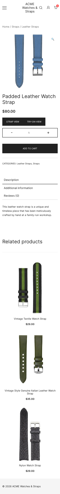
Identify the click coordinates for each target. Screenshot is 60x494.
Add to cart (30, 148)
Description (11, 179)
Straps (15, 26)
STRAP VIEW (12, 121)
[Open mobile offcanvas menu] (4, 8)
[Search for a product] (41, 8)
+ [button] (48, 132)
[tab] (30, 180)
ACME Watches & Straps (30, 7)
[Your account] (48, 8)
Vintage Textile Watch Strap (30, 318)
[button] (52, 39)
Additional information (18, 188)
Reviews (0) (11, 195)
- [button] (12, 132)
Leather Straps (30, 26)
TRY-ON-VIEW (34, 121)
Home (5, 26)
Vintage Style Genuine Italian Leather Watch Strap (30, 392)
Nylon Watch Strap (30, 465)
